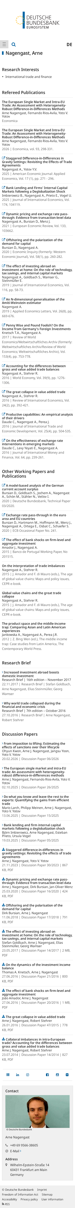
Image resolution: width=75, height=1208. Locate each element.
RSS (7, 1204)
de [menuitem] (69, 44)
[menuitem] (4, 44)
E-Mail (15, 1151)
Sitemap (47, 1194)
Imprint (42, 1189)
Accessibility (9, 1199)
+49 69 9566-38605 (24, 1145)
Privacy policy (29, 1199)
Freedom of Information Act (20, 1194)
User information (52, 1199)
